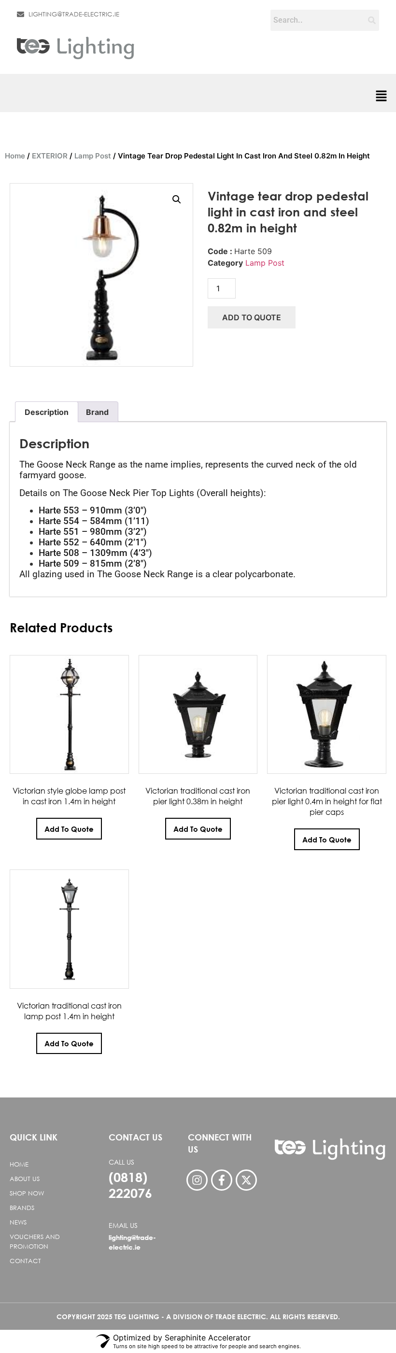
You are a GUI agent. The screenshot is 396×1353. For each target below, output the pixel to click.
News (18, 1222)
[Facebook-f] (221, 1180)
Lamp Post (92, 155)
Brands (22, 1208)
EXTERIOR (50, 155)
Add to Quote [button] (69, 829)
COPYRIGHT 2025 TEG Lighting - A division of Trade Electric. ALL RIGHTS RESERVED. (198, 1316)
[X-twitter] (246, 1180)
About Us (25, 1179)
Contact (25, 1261)
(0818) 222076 (130, 1185)
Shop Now (27, 1193)
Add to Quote (251, 317)
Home (15, 155)
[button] (381, 96)
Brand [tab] (97, 412)
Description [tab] (47, 412)
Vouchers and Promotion (35, 1242)
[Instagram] (197, 1180)
